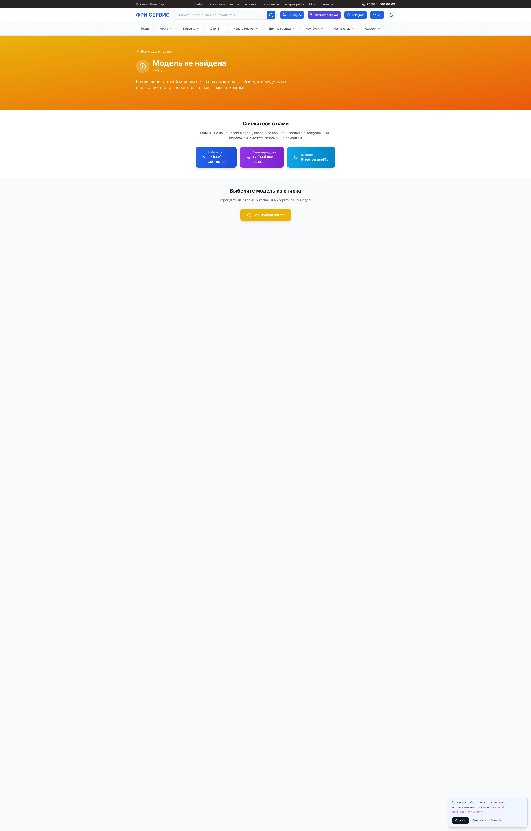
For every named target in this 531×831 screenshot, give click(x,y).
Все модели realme (156, 51)
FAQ (312, 4)
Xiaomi (214, 28)
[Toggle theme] (391, 15)
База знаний (270, 4)
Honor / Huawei (243, 28)
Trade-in (199, 4)
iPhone (145, 28)
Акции (234, 4)
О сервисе (217, 4)
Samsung (189, 28)
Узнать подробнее (485, 820)
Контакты (326, 4)
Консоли (370, 28)
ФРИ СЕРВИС (153, 15)
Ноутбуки (312, 28)
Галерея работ (294, 4)
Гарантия (250, 4)
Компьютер (342, 28)
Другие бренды (280, 28)
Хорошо (460, 820)
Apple (164, 28)
